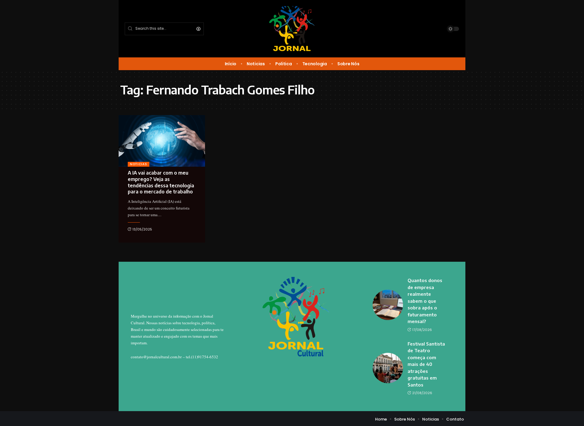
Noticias (138, 164)
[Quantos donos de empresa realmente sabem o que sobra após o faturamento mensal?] (388, 305)
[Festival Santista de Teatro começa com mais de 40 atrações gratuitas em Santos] (388, 368)
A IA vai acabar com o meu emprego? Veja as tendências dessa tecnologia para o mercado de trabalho (161, 182)
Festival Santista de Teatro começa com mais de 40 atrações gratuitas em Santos (426, 364)
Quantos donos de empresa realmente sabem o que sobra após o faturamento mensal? (425, 301)
